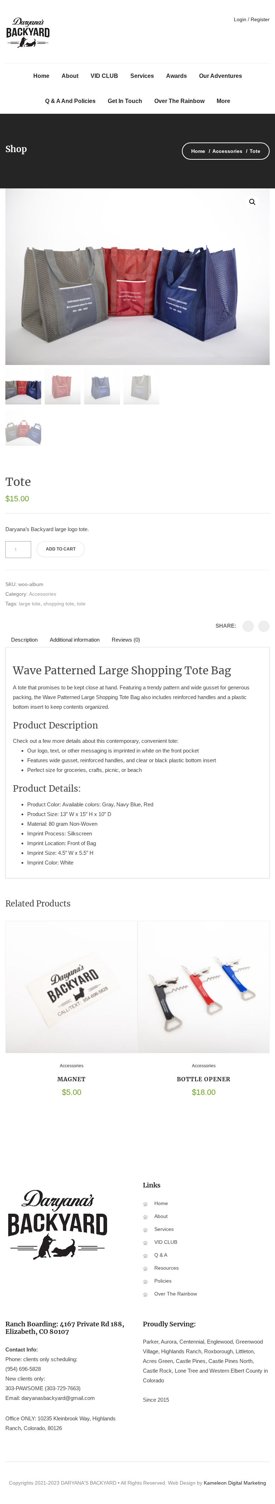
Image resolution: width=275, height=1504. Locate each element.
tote (81, 603)
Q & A (160, 1255)
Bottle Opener (204, 1079)
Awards (176, 76)
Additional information (75, 640)
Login (239, 19)
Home (41, 76)
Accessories (227, 151)
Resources (166, 1268)
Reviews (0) (126, 640)
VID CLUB (104, 76)
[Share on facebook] (248, 626)
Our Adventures (220, 76)
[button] (252, 202)
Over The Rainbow (179, 101)
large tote (29, 603)
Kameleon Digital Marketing (235, 1483)
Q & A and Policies (70, 101)
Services (142, 76)
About (70, 76)
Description (24, 640)
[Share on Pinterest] (264, 626)
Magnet (71, 1079)
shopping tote (58, 603)
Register (260, 19)
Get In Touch (125, 101)
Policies (163, 1281)
